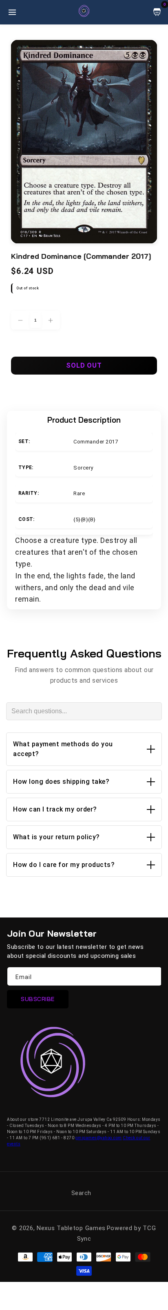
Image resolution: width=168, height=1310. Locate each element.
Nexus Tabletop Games (71, 1228)
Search (81, 1193)
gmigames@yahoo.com (98, 1138)
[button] (84, 749)
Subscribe (38, 999)
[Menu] (12, 12)
